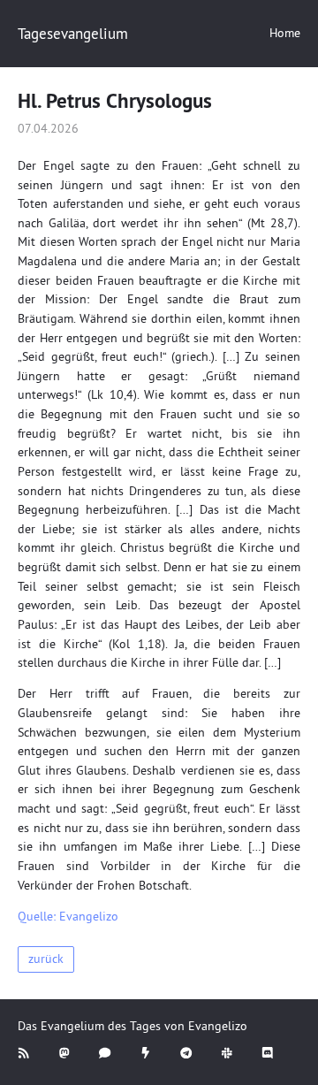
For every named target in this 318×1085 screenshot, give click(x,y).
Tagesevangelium (73, 33)
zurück (46, 959)
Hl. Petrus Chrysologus (115, 101)
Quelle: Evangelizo (68, 916)
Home (284, 33)
